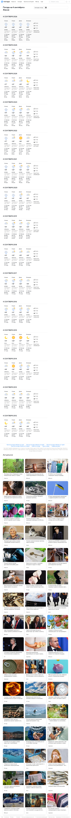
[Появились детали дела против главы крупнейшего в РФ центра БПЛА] (35, 469)
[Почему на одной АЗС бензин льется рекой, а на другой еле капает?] (35, 803)
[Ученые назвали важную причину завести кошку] (35, 536)
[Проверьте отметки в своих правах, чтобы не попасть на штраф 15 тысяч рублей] (35, 781)
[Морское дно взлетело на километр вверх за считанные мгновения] (35, 692)
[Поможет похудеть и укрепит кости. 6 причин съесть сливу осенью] (13, 513)
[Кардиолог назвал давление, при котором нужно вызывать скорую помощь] (57, 736)
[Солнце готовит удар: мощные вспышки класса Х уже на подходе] (13, 692)
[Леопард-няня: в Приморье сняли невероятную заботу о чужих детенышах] (13, 469)
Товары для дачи (56, 446)
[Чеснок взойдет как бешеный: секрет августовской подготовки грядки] (35, 580)
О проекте (18, 817)
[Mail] (2, 1)
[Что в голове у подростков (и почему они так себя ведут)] (57, 513)
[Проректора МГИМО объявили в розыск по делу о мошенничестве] (57, 536)
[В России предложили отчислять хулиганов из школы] (57, 603)
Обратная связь (51, 817)
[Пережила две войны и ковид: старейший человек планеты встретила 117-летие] (13, 536)
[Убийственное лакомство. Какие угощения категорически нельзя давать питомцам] (13, 491)
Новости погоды (36, 446)
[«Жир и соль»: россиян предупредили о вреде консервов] (13, 670)
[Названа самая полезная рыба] (57, 781)
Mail (2, 817)
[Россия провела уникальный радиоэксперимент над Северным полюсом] (35, 714)
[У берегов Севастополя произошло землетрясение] (13, 759)
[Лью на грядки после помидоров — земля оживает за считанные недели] (57, 714)
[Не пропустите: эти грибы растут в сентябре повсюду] (35, 736)
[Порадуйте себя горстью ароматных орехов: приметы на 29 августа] (13, 714)
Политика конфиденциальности (28, 817)
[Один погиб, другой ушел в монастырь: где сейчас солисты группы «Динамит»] (35, 625)
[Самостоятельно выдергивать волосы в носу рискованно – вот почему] (57, 759)
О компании (6, 817)
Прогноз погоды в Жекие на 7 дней (55, 444)
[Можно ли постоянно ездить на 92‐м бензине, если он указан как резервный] (35, 670)
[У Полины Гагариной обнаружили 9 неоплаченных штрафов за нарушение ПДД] (13, 647)
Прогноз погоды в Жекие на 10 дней (20, 446)
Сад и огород (45, 446)
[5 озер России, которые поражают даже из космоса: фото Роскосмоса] (57, 580)
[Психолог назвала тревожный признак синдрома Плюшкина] (13, 603)
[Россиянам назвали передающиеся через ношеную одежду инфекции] (57, 803)
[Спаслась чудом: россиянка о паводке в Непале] (13, 781)
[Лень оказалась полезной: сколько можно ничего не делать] (13, 580)
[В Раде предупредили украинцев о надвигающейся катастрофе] (57, 491)
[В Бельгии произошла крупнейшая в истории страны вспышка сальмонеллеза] (35, 647)
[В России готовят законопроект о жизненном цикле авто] (35, 759)
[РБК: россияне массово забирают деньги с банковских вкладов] (57, 670)
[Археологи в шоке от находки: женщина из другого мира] (35, 558)
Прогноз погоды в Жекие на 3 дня (15, 444)
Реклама (11, 817)
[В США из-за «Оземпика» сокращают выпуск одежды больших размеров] (57, 469)
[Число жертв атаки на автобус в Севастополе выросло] (35, 603)
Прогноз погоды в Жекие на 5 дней (35, 444)
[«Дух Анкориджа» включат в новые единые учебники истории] (13, 625)
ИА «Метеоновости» (66, 817)
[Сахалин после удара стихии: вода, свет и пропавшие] (13, 736)
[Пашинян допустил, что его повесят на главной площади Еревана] (57, 647)
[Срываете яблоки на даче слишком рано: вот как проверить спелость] (57, 625)
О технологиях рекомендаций (41, 817)
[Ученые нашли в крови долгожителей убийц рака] (13, 558)
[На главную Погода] (6, 1)
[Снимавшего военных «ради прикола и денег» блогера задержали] (13, 803)
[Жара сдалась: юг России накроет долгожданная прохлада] (57, 558)
